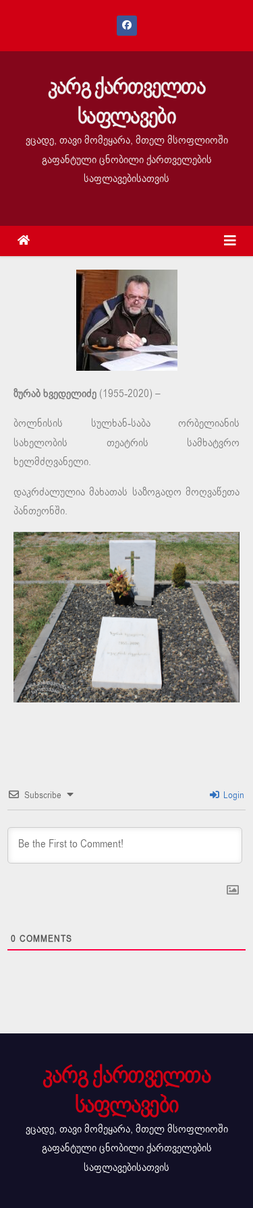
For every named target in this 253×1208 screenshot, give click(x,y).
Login (232, 795)
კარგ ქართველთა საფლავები (126, 101)
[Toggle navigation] (230, 241)
